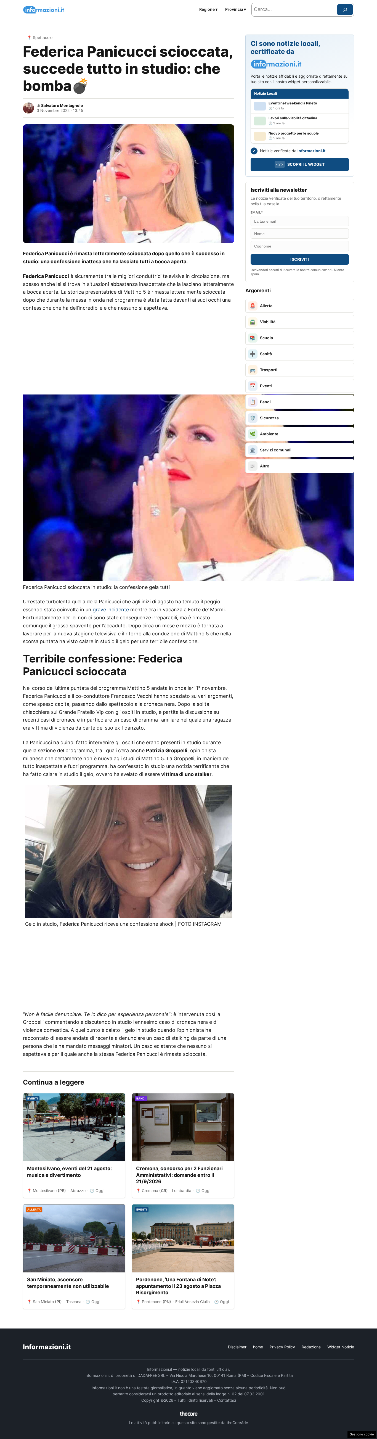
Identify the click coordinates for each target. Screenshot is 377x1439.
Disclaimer (237, 1347)
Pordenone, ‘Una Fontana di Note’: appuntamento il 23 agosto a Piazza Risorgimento (178, 1286)
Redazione (311, 1347)
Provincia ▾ (235, 9)
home (258, 1347)
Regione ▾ (208, 9)
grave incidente (111, 609)
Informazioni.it (47, 1347)
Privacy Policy (282, 1347)
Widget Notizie (340, 1347)
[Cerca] (345, 9)
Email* (257, 212)
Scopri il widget (300, 164)
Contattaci (226, 1400)
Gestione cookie (362, 1434)
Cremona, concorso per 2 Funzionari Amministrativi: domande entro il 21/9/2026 (179, 1175)
